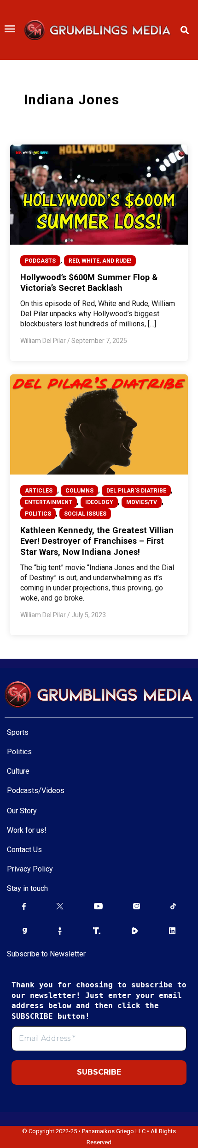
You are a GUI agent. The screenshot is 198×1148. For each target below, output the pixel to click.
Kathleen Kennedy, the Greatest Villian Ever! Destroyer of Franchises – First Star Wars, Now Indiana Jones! (97, 541)
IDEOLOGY (99, 502)
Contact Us (24, 849)
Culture (18, 771)
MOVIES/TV (141, 502)
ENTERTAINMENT (48, 502)
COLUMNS (79, 490)
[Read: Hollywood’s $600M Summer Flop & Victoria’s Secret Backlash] (98, 194)
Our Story (22, 810)
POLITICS (38, 514)
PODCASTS (40, 261)
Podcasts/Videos (35, 790)
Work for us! (27, 830)
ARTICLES (38, 490)
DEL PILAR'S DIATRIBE (136, 490)
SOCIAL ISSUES (85, 514)
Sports (18, 732)
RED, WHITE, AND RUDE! (100, 261)
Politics (19, 751)
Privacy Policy (30, 869)
